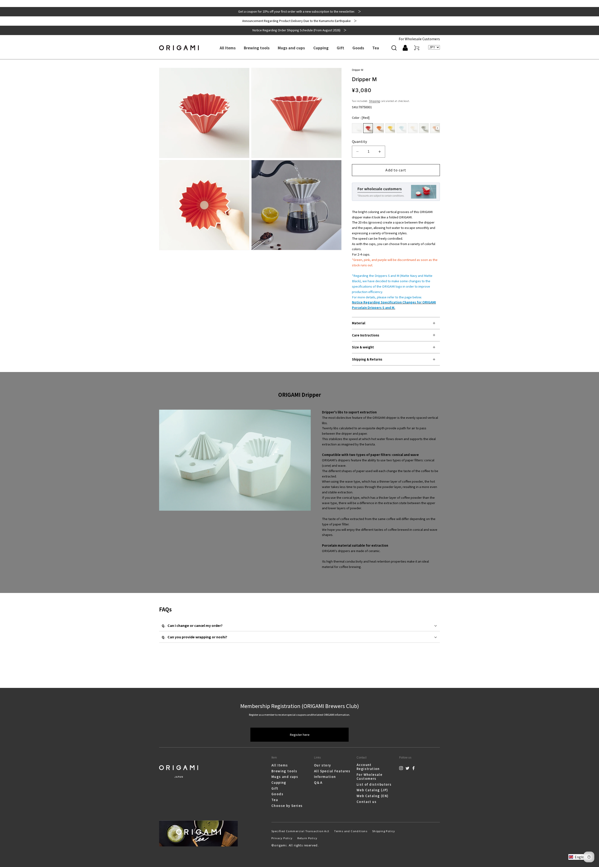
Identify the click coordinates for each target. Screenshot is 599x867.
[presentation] (437, 128)
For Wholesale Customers (419, 38)
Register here (300, 734)
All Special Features (332, 771)
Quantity (359, 141)
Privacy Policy (282, 838)
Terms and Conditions (350, 831)
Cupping (278, 782)
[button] (394, 47)
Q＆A (318, 782)
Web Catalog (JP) (372, 790)
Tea (274, 800)
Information (325, 776)
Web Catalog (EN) (373, 796)
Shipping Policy (383, 831)
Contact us (366, 801)
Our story (322, 765)
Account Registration (368, 767)
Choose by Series (287, 805)
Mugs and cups (284, 776)
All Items (279, 765)
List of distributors (374, 784)
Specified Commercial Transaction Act (300, 831)
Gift (274, 788)
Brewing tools (284, 771)
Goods (277, 794)
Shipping (374, 101)
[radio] (357, 128)
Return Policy (307, 838)
